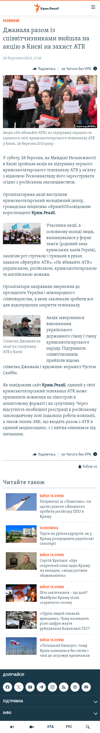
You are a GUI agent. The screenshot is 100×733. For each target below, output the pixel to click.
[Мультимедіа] (31, 727)
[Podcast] (75, 687)
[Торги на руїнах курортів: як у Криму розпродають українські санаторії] (21, 534)
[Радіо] (12, 727)
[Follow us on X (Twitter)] (18, 687)
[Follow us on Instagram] (52, 687)
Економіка (49, 528)
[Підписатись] (86, 687)
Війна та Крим (52, 496)
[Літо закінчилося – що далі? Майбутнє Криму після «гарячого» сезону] (21, 593)
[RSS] (63, 687)
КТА (50, 727)
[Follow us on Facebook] (7, 687)
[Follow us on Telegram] (41, 687)
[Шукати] (88, 727)
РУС (69, 727)
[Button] (44, 69)
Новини (11, 21)
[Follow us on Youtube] (30, 687)
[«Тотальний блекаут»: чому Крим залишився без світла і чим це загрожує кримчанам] (21, 646)
